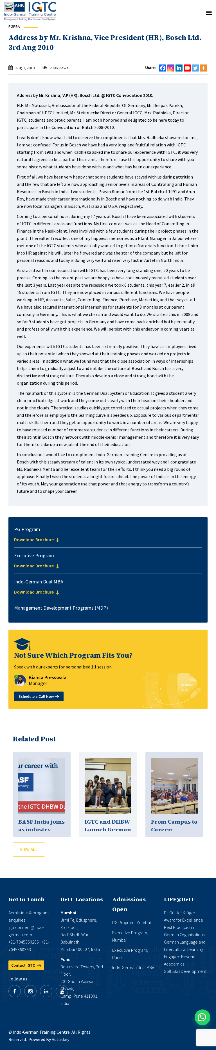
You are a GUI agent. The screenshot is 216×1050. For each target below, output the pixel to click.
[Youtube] (187, 68)
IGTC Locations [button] (81, 899)
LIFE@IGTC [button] (179, 899)
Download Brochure (34, 539)
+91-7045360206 (23, 942)
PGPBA (14, 26)
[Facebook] (162, 68)
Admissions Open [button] (129, 904)
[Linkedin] (179, 68)
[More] (203, 68)
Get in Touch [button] (26, 899)
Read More (42, 786)
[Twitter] (195, 68)
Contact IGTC (23, 965)
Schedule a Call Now (37, 696)
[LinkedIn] (46, 991)
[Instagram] (170, 68)
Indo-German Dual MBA (133, 967)
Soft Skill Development (185, 971)
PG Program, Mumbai (131, 922)
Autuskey (60, 1039)
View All (29, 849)
